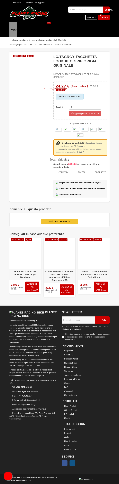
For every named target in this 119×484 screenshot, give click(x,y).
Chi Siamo (16, 3)
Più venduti (69, 414)
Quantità (59, 107)
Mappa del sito (70, 395)
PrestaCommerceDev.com (20, 480)
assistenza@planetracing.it (34, 409)
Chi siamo (68, 371)
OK (104, 320)
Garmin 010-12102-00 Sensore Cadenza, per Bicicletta (25, 274)
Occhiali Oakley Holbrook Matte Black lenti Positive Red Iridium (94, 274)
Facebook (64, 463)
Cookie (67, 383)
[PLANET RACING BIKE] (29, 13)
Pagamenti (68, 351)
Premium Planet (71, 359)
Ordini (66, 437)
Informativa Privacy (72, 379)
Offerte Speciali (70, 410)
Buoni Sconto (70, 449)
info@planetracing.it (32, 400)
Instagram (72, 463)
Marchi (67, 418)
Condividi (63, 172)
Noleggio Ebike (70, 367)
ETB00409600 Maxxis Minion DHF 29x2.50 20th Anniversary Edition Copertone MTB (59, 275)
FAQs (66, 387)
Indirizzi (67, 433)
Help (38, 3)
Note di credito (70, 441)
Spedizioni (68, 355)
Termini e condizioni (72, 375)
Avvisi (67, 445)
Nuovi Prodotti (70, 406)
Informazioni (69, 429)
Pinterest (100, 172)
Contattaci (28, 3)
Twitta (81, 172)
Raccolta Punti (70, 363)
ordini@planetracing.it (27, 404)
